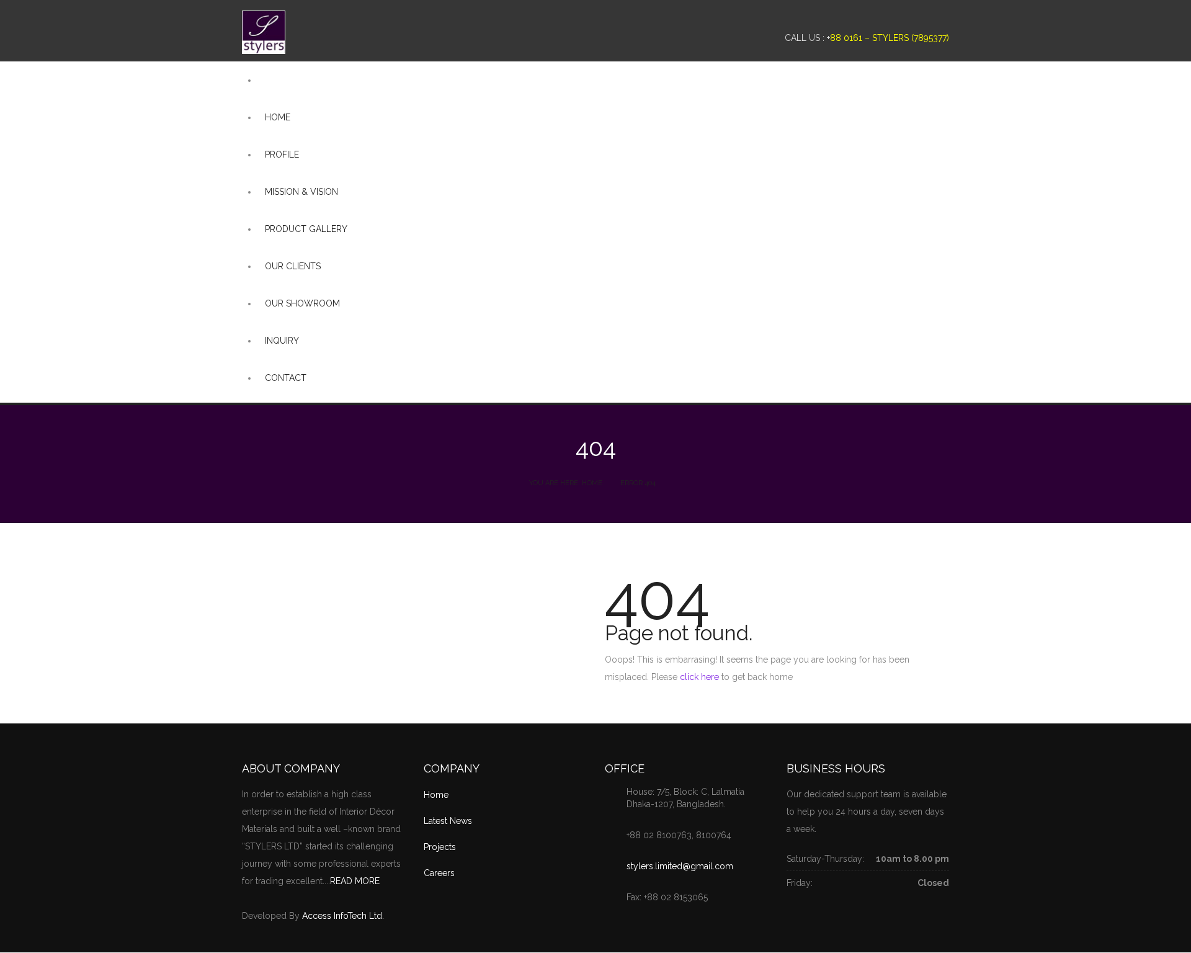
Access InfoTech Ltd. (343, 916)
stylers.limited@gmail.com (680, 866)
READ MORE (355, 881)
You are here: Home (565, 483)
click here (699, 677)
